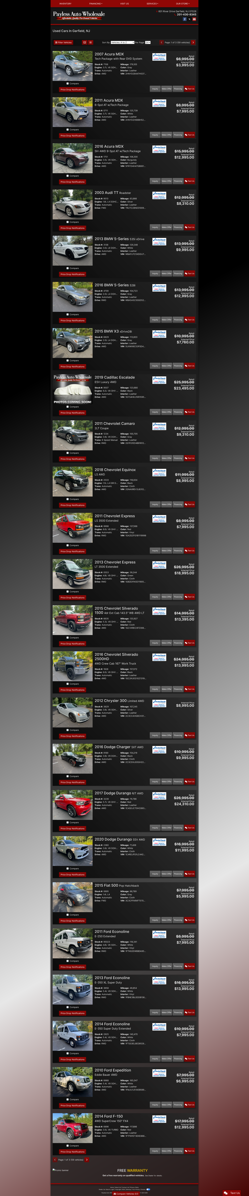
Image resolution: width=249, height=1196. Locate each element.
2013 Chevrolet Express (115, 564)
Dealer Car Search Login (106, 1189)
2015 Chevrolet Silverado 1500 (119, 610)
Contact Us (125, 1187)
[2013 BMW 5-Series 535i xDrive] (73, 250)
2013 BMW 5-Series (119, 239)
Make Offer (166, 89)
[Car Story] (159, 109)
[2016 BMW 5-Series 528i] (73, 296)
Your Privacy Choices (139, 1189)
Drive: (98, 73)
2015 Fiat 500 (117, 885)
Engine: (98, 67)
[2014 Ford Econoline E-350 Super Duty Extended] (73, 1035)
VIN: (122, 73)
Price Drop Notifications (72, 89)
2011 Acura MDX (112, 102)
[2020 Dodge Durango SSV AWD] (73, 850)
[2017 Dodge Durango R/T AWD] (73, 804)
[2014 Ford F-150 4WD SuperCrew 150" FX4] (73, 1128)
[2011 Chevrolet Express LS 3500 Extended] (73, 527)
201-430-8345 (186, 14)
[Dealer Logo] (79, 15)
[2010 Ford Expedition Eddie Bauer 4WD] (73, 1081)
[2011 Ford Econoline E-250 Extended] (73, 943)
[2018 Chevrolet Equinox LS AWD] (73, 481)
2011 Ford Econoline (112, 933)
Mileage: (124, 64)
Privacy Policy (134, 1187)
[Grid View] (84, 42)
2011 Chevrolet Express (115, 518)
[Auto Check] (159, 56)
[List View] (90, 42)
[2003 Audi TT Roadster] (73, 204)
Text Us (190, 89)
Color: (123, 67)
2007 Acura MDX (118, 56)
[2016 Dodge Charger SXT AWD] (73, 758)
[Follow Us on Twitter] (189, 19)
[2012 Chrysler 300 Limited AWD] (73, 712)
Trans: (98, 70)
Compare (74, 83)
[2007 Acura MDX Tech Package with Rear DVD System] (73, 65)
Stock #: (99, 64)
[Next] (193, 42)
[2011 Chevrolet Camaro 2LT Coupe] (73, 435)
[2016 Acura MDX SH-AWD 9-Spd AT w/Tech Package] (73, 158)
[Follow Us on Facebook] (184, 19)
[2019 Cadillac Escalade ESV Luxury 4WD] (73, 389)
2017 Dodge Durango (119, 793)
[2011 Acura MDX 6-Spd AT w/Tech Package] (73, 112)
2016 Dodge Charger (119, 747)
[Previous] (161, 42)
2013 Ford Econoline (112, 980)
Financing (178, 89)
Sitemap (128, 1189)
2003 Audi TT (113, 192)
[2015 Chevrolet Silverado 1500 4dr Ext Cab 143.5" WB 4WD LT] (73, 620)
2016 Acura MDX (118, 148)
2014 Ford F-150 (111, 1118)
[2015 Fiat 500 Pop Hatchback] (73, 897)
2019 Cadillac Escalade (115, 379)
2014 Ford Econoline (113, 1026)
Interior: (124, 70)
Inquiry (155, 89)
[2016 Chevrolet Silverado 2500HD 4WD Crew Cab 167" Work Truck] (73, 666)
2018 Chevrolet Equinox (115, 472)
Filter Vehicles (64, 42)
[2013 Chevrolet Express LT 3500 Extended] (73, 574)
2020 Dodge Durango (120, 839)
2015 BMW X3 (113, 331)
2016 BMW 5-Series (115, 285)
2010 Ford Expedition (113, 1072)
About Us (118, 1187)
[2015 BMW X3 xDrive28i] (73, 342)
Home (112, 1187)
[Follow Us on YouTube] (194, 19)
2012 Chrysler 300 (119, 700)
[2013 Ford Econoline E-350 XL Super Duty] (73, 989)
